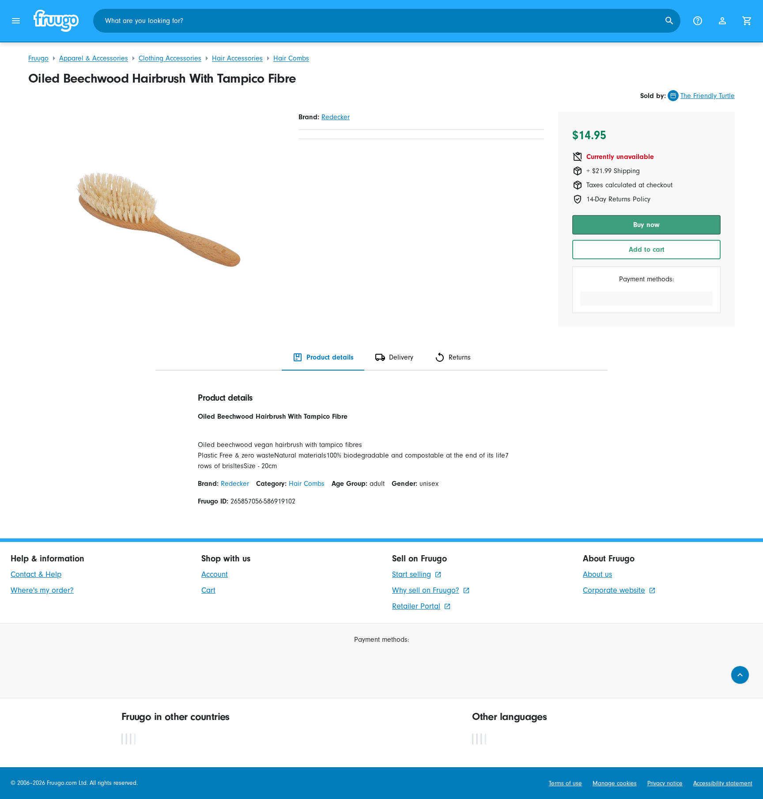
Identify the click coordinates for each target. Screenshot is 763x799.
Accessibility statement (722, 783)
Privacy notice (665, 783)
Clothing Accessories (170, 58)
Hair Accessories (237, 58)
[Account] (722, 21)
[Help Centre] (697, 21)
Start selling (411, 574)
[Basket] (747, 21)
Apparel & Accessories (93, 58)
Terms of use (565, 783)
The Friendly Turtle (707, 96)
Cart (208, 590)
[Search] (669, 21)
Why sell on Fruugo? (425, 590)
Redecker (335, 117)
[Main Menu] (16, 21)
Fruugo (38, 58)
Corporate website (614, 590)
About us (597, 574)
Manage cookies (615, 783)
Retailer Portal (416, 606)
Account (214, 574)
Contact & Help (36, 574)
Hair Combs (291, 58)
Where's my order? (42, 590)
